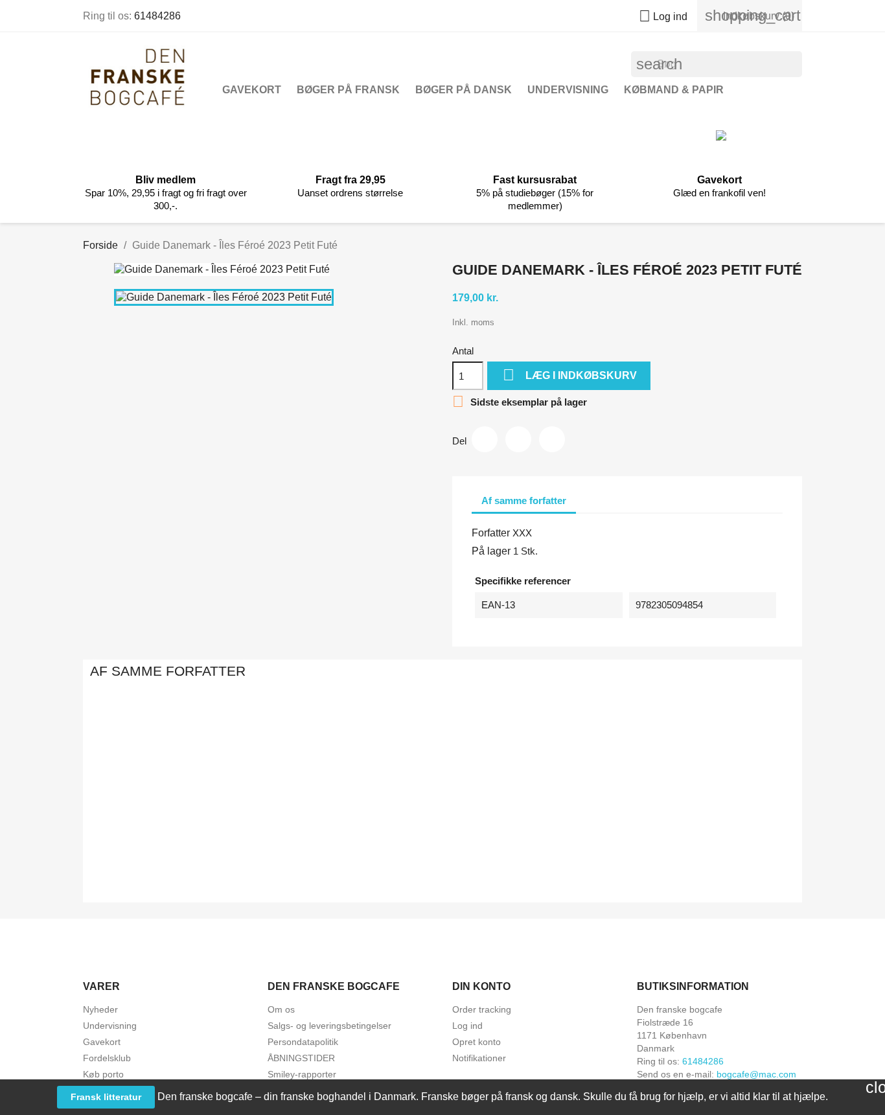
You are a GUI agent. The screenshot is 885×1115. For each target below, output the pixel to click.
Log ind (467, 1025)
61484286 (157, 15)
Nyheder (100, 1009)
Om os (281, 1009)
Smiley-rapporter (302, 1074)
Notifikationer (479, 1058)
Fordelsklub (107, 1058)
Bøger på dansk (463, 89)
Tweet (518, 439)
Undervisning (567, 89)
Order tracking (481, 1009)
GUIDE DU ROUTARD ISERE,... (301, 847)
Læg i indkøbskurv (570, 375)
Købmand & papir (674, 89)
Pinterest (552, 439)
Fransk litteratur (106, 1097)
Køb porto (103, 1074)
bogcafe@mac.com (756, 1074)
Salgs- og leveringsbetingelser (329, 1025)
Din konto (481, 986)
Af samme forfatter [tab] (523, 500)
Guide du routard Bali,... (160, 847)
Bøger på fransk (348, 89)
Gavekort (251, 89)
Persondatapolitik (303, 1042)
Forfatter (491, 532)
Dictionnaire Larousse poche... (724, 847)
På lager (491, 551)
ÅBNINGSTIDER (301, 1058)
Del (485, 439)
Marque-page (442, 847)
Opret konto (476, 1042)
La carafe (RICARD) (584, 847)
